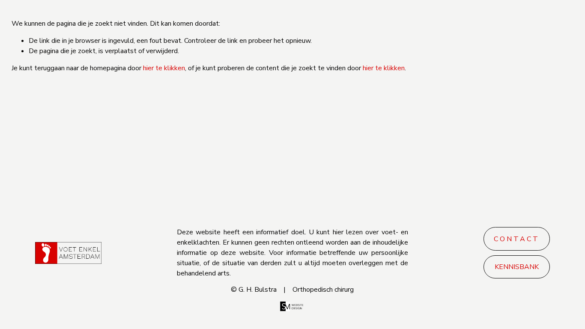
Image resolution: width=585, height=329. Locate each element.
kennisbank (517, 267)
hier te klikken (164, 68)
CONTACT (517, 239)
